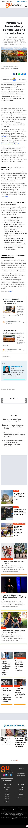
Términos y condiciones (18, 809)
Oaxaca (21, 792)
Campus (21, 771)
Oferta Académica (12, 67)
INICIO (3, 67)
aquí (6, 196)
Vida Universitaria (21, 775)
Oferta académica (21, 773)
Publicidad (21, 808)
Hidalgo (21, 794)
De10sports (7, 792)
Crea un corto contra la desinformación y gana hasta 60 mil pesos (14, 434)
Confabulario (7, 800)
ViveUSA (7, 796)
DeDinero (7, 794)
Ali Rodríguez (14, 68)
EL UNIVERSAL (7, 787)
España (3, 136)
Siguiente (26, 739)
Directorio (5, 808)
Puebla (21, 787)
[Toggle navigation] (26, 6)
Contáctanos (13, 808)
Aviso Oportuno (7, 801)
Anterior (2, 739)
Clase (7, 789)
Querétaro (21, 789)
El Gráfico (7, 791)
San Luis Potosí (21, 791)
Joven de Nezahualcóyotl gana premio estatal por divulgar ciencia (14, 426)
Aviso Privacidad (6, 809)
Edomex (7, 798)
